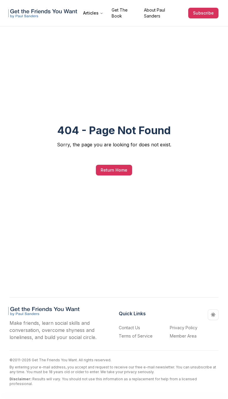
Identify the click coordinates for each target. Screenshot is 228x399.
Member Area (183, 335)
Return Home (114, 169)
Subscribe (203, 12)
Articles (91, 12)
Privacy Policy (183, 327)
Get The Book (120, 12)
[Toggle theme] (213, 314)
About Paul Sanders (154, 12)
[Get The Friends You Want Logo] (44, 13)
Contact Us (129, 327)
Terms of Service (136, 335)
